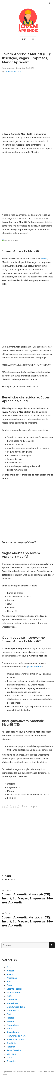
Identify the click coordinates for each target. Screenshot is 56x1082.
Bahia (9, 981)
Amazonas (12, 978)
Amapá (10, 974)
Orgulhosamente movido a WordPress (18, 1072)
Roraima (11, 1046)
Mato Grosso (13, 1003)
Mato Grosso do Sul (16, 1006)
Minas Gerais (13, 1010)
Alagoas (10, 970)
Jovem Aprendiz (34, 666)
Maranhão (12, 999)
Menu (25, 39)
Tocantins (11, 1061)
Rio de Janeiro (13, 1032)
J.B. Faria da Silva (13, 71)
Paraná (10, 1021)
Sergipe (10, 1057)
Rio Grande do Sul (15, 1039)
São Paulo (11, 1054)
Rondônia (11, 1043)
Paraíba (10, 1017)
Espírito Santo (13, 992)
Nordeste (10, 879)
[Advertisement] (28, 104)
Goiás (9, 996)
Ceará (8, 876)
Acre (9, 967)
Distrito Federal (14, 988)
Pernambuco (13, 1025)
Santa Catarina (14, 1050)
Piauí (9, 1028)
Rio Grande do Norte (17, 1035)
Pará (9, 1014)
